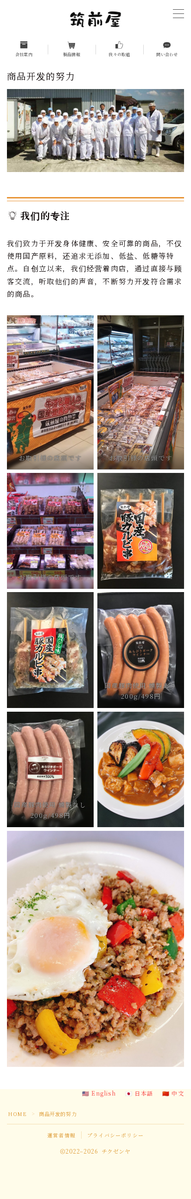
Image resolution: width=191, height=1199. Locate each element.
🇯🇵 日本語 (139, 1093)
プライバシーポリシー (115, 1135)
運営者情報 (61, 1135)
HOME (17, 1113)
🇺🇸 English (99, 1093)
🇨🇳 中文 (173, 1093)
